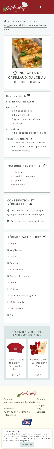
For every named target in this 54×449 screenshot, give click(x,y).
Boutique (41, 399)
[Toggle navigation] (48, 7)
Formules (9, 408)
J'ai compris (27, 444)
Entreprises (10, 414)
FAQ (38, 408)
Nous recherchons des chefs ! (19, 404)
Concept (8, 399)
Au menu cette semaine (17, 411)
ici (44, 436)
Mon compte (40, 404)
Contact (40, 411)
